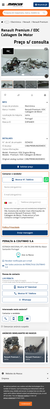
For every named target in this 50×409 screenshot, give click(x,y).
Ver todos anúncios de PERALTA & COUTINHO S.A (25, 265)
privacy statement (9, 398)
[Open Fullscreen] (46, 76)
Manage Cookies (23, 396)
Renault (26, 22)
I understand (25, 404)
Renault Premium (40, 22)
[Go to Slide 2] (19, 84)
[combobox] (4, 203)
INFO (4, 102)
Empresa (5, 378)
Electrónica (16, 22)
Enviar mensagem (25, 232)
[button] (25, 62)
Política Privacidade (10, 227)
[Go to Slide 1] (7, 84)
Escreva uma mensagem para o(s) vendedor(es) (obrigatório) (25, 208)
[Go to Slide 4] (43, 84)
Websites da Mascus (14, 374)
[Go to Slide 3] (31, 84)
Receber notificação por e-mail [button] (18, 260)
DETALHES (7, 138)
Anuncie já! (42, 4)
